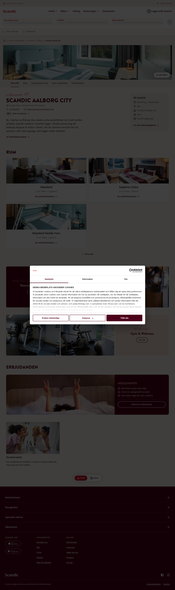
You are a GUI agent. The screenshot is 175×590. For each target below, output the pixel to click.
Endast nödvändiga (50, 318)
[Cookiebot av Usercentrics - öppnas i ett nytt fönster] (131, 271)
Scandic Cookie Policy (56, 310)
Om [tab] (125, 279)
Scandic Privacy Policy (82, 310)
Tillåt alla (124, 318)
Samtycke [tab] (49, 279)
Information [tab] (87, 279)
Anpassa (86, 318)
